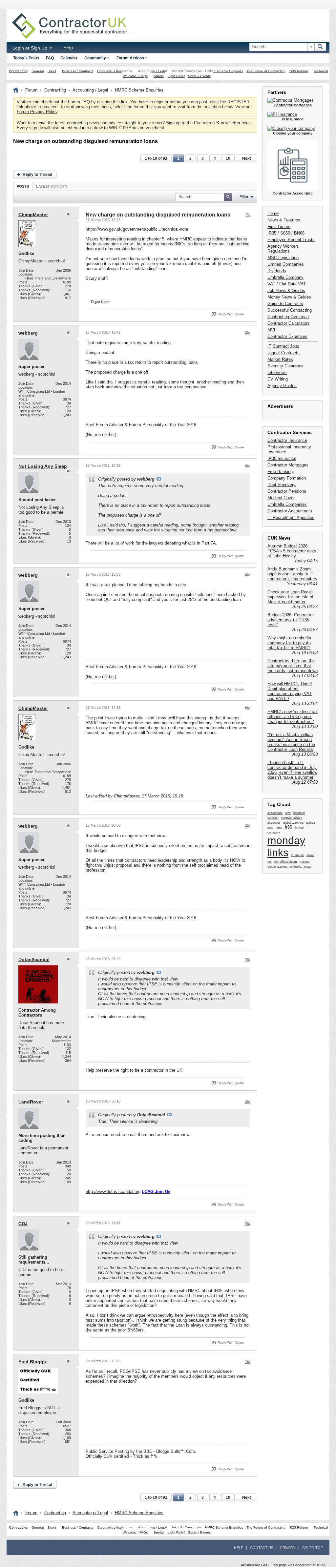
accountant (275, 812)
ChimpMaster (33, 214)
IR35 (271, 233)
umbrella (296, 866)
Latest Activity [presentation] (51, 186)
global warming (293, 822)
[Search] (320, 47)
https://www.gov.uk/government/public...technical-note (137, 229)
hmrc (279, 827)
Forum (31, 90)
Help (68, 47)
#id (247, 333)
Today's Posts (26, 58)
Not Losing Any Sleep (42, 466)
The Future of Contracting (265, 71)
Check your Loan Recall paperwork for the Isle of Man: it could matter (290, 596)
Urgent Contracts (283, 352)
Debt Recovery (281, 484)
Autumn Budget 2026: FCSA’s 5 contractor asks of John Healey (291, 551)
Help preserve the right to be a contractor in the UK (134, 1070)
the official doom (285, 861)
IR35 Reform (298, 71)
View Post (159, 479)
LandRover (30, 1101)
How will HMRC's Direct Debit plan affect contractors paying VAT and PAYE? (289, 691)
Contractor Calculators (288, 323)
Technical (321, 71)
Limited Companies (285, 264)
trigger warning (277, 866)
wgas (307, 866)
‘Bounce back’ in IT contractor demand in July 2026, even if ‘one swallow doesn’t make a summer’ (292, 770)
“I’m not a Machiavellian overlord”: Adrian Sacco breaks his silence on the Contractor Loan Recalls (291, 742)
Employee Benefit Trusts (291, 239)
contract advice (291, 817)
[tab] (22, 186)
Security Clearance (285, 365)
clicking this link (112, 101)
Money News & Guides (289, 297)
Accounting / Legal (152, 71)
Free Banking (280, 471)
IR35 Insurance (281, 458)
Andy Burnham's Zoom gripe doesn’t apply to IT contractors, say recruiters (292, 574)
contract (273, 817)
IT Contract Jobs (283, 346)
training (304, 861)
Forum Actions (130, 58)
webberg (28, 333)
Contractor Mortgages (287, 465)
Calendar (68, 58)
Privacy (287, 1548)
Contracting (18, 71)
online (310, 855)
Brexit (52, 71)
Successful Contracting (289, 310)
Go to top (312, 1548)
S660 (285, 233)
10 (228, 158)
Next (246, 158)
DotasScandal (34, 959)
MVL (271, 329)
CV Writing (277, 379)
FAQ (50, 58)
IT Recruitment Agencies (290, 517)
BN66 (299, 233)
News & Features (283, 219)
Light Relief (176, 76)
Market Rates (280, 359)
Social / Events (199, 76)
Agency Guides (282, 385)
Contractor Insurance (287, 440)
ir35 (288, 827)
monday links (286, 846)
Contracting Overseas (288, 316)
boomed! (299, 812)
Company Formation (286, 478)
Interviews (277, 372)
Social (159, 76)
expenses (274, 822)
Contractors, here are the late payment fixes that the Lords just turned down (292, 665)
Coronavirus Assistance (114, 71)
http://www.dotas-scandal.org (113, 1191)
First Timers (278, 226)
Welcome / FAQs (135, 76)
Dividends (276, 270)
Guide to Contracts (285, 303)
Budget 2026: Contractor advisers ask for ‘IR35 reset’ (290, 619)
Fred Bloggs (32, 1361)
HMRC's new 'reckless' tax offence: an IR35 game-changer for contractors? (292, 716)
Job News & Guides (286, 290)
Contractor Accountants (289, 510)
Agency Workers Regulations (283, 249)
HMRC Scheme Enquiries (224, 71)
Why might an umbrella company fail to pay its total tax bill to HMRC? (289, 642)
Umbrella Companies (186, 71)
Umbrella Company (285, 277)
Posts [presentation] (23, 186)
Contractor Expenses (287, 336)
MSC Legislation (283, 257)
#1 (248, 214)
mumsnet (297, 855)
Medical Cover (281, 497)
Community (95, 58)
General (38, 71)
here (246, 122)
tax (269, 861)
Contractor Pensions (286, 491)
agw (288, 812)
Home (273, 213)
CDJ (23, 1223)
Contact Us (261, 1548)
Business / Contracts (77, 71)
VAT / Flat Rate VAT (286, 283)
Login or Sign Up (30, 48)
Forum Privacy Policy (37, 111)
